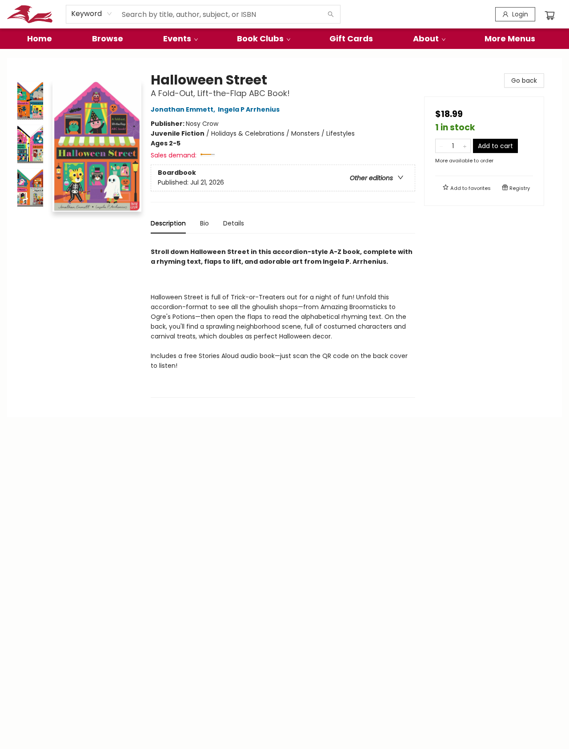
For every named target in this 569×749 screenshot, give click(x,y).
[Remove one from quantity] (441, 146)
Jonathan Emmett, (183, 109)
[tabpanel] (283, 319)
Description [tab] (168, 223)
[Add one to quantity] (464, 146)
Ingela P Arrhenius (249, 109)
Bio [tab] (204, 223)
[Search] (331, 14)
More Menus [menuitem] (510, 38)
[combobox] (91, 13)
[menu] (284, 38)
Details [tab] (233, 223)
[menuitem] (39, 38)
